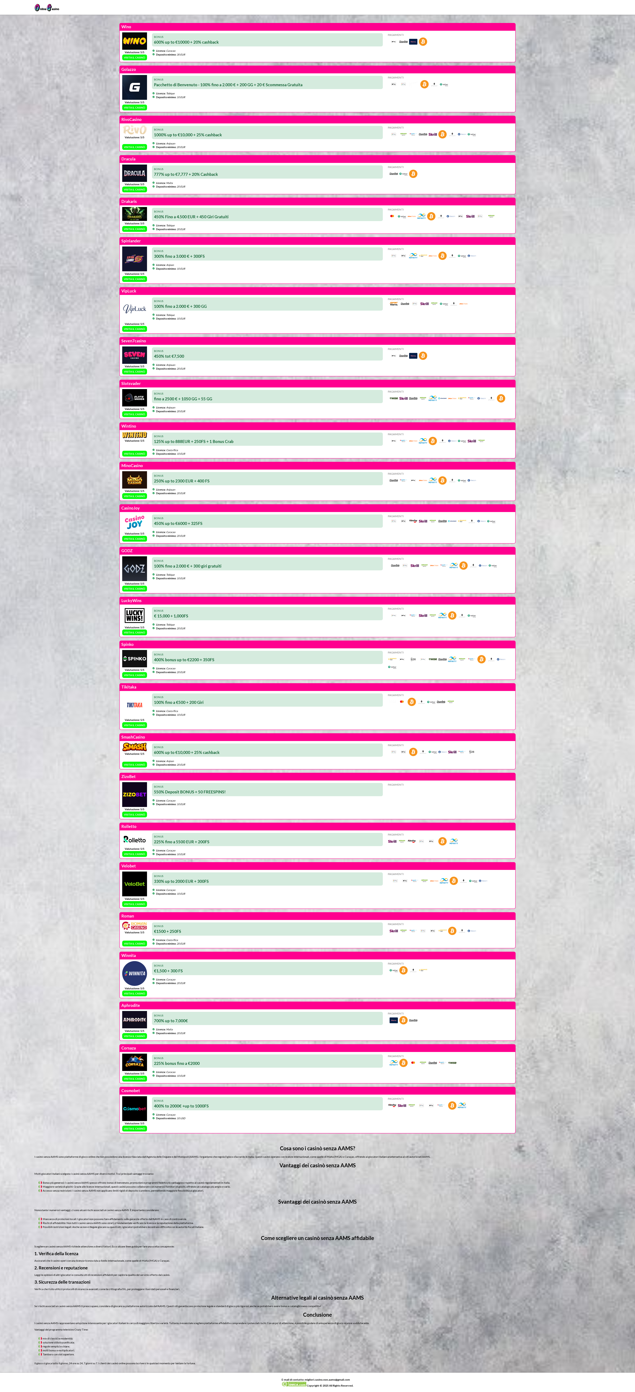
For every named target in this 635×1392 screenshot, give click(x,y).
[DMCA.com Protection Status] (294, 1385)
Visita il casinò (134, 57)
